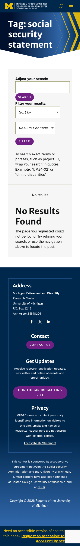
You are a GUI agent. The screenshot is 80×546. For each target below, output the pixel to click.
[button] (71, 6)
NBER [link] (41, 487)
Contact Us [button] (40, 345)
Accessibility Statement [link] (56, 541)
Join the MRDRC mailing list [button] (40, 392)
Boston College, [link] (22, 482)
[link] (26, 6)
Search (61, 6)
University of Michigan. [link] (55, 471)
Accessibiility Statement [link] (40, 443)
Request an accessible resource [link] (49, 536)
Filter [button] (24, 141)
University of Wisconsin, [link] (50, 482)
